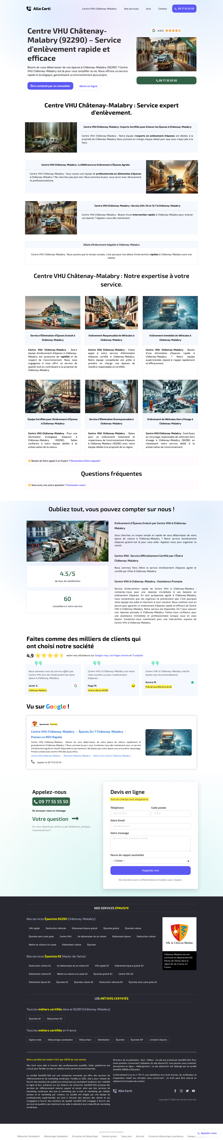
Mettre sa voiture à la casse (42, 944)
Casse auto (126, 1136)
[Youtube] (193, 1091)
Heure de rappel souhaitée (127, 855)
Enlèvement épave (121, 936)
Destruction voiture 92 (40, 965)
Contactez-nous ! (76, 484)
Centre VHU (65, 936)
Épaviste (91, 944)
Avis (148, 8)
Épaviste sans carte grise (41, 936)
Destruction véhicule (56, 928)
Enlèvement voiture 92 (40, 974)
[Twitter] (187, 1091)
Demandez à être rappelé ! (86, 460)
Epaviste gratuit (109, 1136)
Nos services (131, 8)
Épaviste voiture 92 (83, 982)
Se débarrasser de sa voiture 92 (73, 965)
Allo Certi (42, 8)
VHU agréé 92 (102, 965)
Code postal (158, 807)
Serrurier (140, 1136)
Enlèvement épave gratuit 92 (129, 965)
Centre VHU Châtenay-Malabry (99, 8)
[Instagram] (181, 1091)
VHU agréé (34, 928)
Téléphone (117, 807)
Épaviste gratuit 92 (103, 974)
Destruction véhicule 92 (111, 982)
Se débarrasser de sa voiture (92, 936)
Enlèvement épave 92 (39, 982)
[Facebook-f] (175, 1091)
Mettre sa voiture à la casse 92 (72, 974)
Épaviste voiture (133, 928)
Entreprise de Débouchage (85, 1136)
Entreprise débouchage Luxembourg (166, 1136)
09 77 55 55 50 (185, 8)
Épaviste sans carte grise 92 (143, 982)
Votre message (119, 833)
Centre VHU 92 (125, 974)
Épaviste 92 (62, 982)
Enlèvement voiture (71, 944)
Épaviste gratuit (111, 928)
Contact (162, 8)
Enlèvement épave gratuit (84, 928)
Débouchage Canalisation (56, 1136)
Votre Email (117, 820)
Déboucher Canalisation (28, 1136)
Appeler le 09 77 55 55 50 (49, 762)
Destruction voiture (146, 936)
